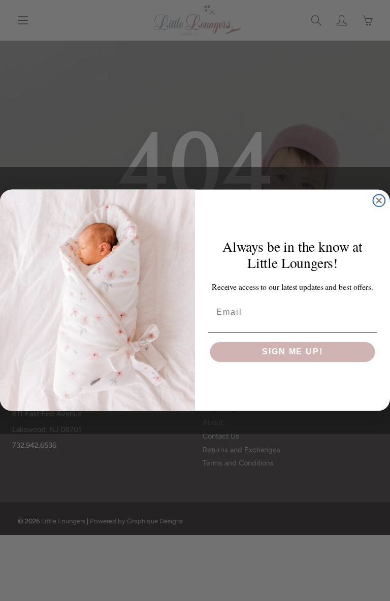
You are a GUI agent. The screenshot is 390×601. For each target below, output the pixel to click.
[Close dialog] (379, 201)
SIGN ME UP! (292, 352)
